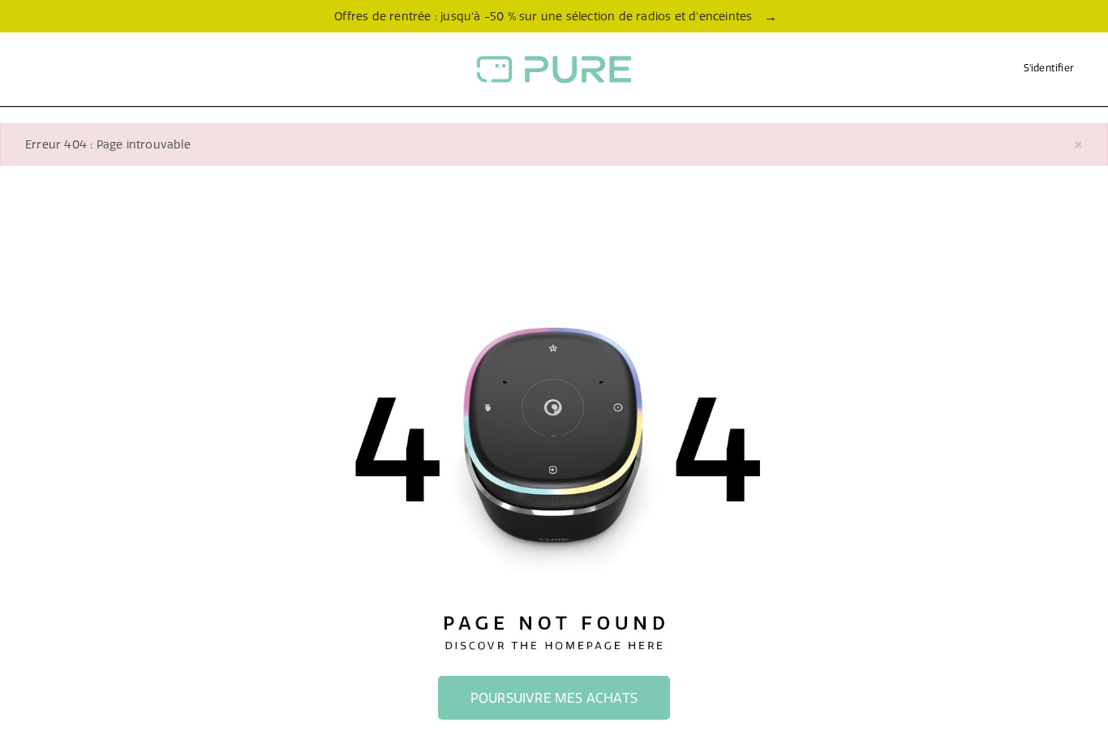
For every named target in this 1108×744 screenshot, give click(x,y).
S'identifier (1049, 68)
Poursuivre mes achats (554, 698)
